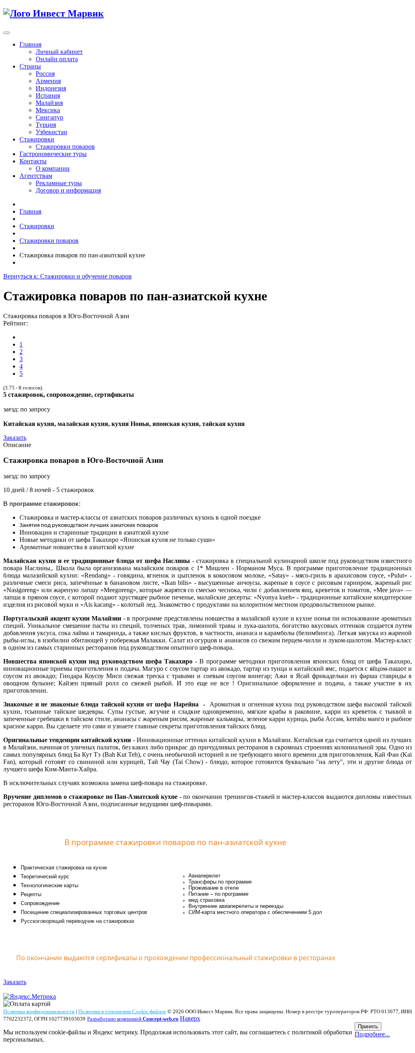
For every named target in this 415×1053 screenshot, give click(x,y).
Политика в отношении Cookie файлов (122, 1011)
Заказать (14, 437)
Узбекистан (51, 131)
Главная (30, 44)
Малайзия (49, 102)
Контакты (33, 161)
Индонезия (51, 88)
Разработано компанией (132, 1019)
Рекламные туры (59, 183)
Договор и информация (68, 190)
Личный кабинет (59, 51)
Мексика (48, 110)
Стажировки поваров (65, 146)
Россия (45, 73)
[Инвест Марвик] (53, 13)
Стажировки (36, 139)
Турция (46, 124)
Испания (48, 95)
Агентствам (35, 175)
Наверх (190, 1018)
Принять (368, 1026)
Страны (30, 66)
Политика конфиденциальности (39, 1011)
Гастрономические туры (53, 153)
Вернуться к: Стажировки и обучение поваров (67, 276)
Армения (48, 80)
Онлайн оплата (57, 59)
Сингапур (49, 117)
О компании (53, 168)
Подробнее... (372, 1034)
